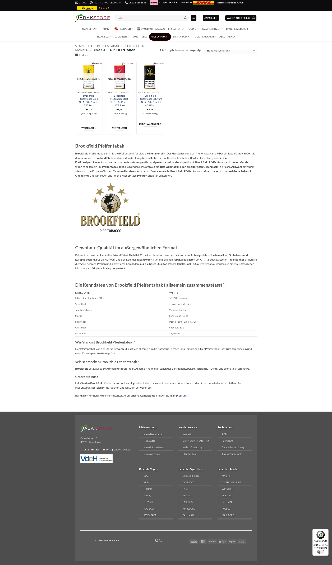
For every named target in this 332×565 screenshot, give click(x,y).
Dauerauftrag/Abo (153, 28)
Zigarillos (103, 36)
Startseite (84, 46)
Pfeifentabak (159, 36)
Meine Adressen (152, 454)
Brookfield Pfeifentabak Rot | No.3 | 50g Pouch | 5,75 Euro (119, 100)
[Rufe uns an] (160, 540)
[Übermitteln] (185, 18)
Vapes (154, 468)
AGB (224, 434)
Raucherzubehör (237, 28)
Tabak (105, 28)
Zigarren (121, 36)
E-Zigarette (175, 28)
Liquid (192, 28)
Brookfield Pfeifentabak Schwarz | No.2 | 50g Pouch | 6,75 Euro (150, 100)
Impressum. (180, 395)
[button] (193, 18)
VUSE (135, 36)
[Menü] (326, 531)
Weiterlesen (88, 128)
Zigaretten (89, 28)
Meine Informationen (154, 447)
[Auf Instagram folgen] (156, 540)
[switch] (320, 552)
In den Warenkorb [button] (150, 124)
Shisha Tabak (181, 36)
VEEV (144, 36)
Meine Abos (149, 440)
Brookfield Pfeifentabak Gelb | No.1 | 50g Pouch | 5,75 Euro (89, 100)
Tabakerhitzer (211, 28)
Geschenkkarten (205, 36)
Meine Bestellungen (153, 434)
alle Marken (227, 36)
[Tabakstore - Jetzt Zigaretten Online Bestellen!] (92, 18)
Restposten (126, 28)
